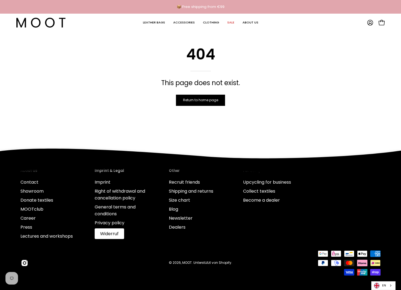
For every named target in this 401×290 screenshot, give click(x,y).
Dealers (177, 227)
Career (28, 218)
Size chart (179, 200)
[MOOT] (40, 23)
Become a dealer (261, 200)
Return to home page (200, 100)
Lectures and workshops (46, 236)
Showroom (32, 191)
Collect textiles (259, 191)
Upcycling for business (267, 182)
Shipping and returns (191, 191)
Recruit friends (184, 182)
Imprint (102, 182)
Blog (173, 209)
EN (384, 285)
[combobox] (383, 285)
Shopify (225, 262)
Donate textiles (36, 200)
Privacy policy (109, 223)
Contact (29, 182)
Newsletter (181, 218)
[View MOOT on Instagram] (24, 263)
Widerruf (109, 234)
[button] (154, 23)
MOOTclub (31, 209)
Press (26, 227)
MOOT (187, 262)
